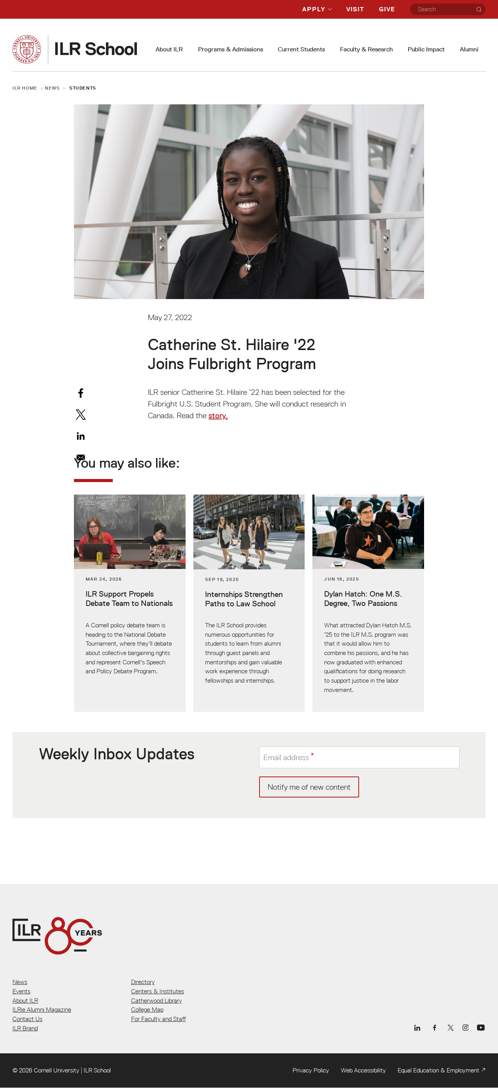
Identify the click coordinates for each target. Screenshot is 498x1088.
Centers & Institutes (157, 991)
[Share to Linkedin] (81, 436)
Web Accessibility (363, 1070)
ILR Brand (25, 1028)
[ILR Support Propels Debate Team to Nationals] (130, 603)
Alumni (469, 49)
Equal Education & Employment (438, 1070)
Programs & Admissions (230, 49)
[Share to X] (81, 414)
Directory (143, 981)
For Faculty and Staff (158, 1018)
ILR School (97, 1070)
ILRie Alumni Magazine (41, 1009)
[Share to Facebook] (81, 393)
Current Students (301, 49)
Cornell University (56, 1070)
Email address (286, 757)
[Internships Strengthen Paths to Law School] (249, 603)
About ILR (169, 49)
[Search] (479, 9)
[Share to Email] (81, 457)
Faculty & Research (366, 49)
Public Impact (426, 49)
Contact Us (27, 1018)
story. (218, 415)
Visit (355, 9)
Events (21, 991)
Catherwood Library (156, 1000)
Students (82, 88)
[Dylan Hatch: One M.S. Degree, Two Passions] (368, 603)
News (52, 88)
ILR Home (24, 88)
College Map (147, 1009)
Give (387, 9)
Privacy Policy (311, 1070)
